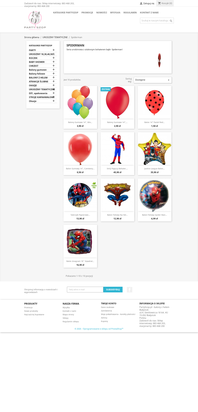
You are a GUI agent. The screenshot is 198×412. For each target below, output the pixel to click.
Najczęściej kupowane (34, 314)
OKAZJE (33, 85)
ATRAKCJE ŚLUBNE (38, 81)
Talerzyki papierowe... (80, 215)
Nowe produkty (31, 311)
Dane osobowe (107, 307)
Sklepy (65, 318)
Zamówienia (106, 310)
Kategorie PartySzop (65, 12)
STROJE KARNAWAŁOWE (41, 97)
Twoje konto (108, 303)
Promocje (87, 12)
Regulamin (130, 12)
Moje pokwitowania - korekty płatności (118, 314)
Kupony (104, 321)
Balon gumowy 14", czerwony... (80, 168)
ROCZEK (33, 58)
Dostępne (152, 80)
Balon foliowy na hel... (117, 215)
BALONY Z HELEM (38, 77)
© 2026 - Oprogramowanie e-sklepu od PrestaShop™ (99, 328)
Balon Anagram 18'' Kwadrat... (80, 261)
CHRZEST (33, 66)
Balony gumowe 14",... (117, 122)
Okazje (32, 101)
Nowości (101, 12)
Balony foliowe (37, 73)
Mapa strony (68, 314)
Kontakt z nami (149, 12)
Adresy (104, 317)
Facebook (129, 289)
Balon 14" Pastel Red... (154, 122)
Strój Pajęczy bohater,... (117, 168)
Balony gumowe (37, 69)
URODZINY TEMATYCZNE (42, 89)
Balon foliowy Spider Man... (154, 215)
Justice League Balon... (154, 168)
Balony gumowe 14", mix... (80, 122)
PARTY (32, 50)
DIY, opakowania (38, 93)
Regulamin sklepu (71, 321)
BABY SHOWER (37, 62)
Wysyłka (115, 12)
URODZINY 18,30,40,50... (42, 54)
